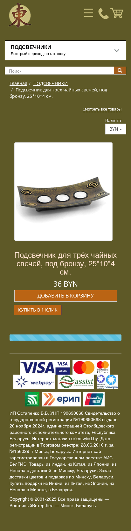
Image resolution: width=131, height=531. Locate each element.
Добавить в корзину (66, 295)
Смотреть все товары (102, 109)
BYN (114, 129)
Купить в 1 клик (38, 310)
